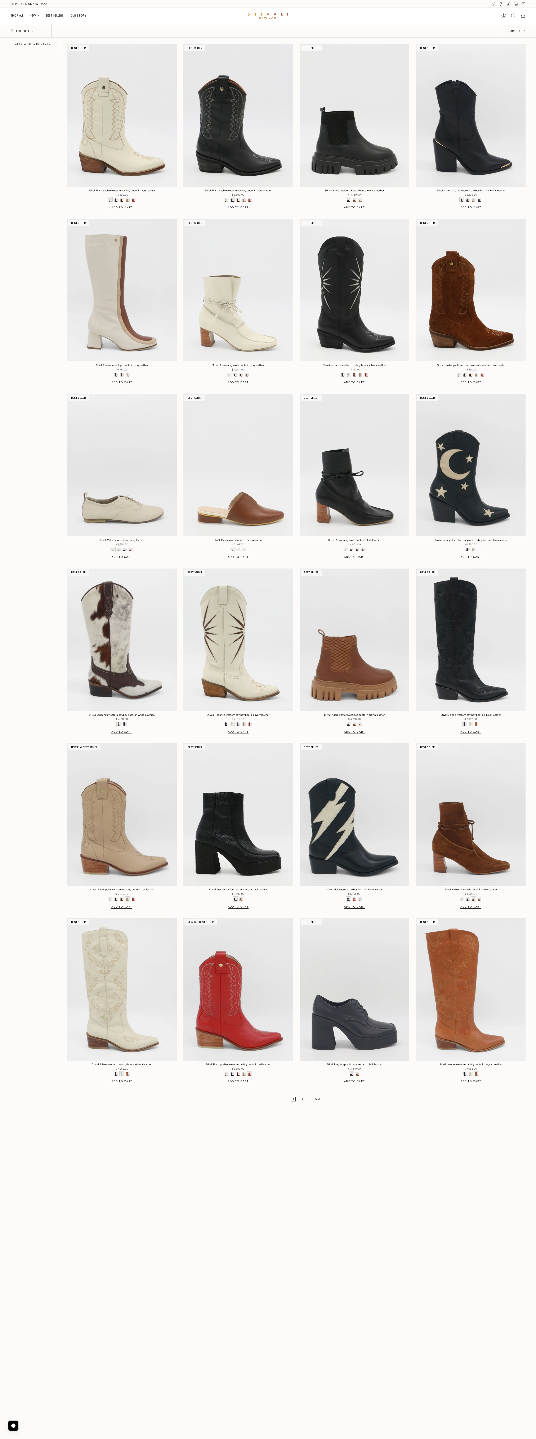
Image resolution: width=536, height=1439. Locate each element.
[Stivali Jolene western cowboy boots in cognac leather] (471, 989)
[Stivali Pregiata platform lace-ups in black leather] (354, 989)
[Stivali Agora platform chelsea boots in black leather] (354, 115)
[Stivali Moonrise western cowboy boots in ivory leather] (238, 640)
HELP (13, 4)
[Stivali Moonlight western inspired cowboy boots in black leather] (471, 465)
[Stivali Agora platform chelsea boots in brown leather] (354, 640)
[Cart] (523, 15)
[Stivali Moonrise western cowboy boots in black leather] (354, 290)
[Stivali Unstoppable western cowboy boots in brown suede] (471, 290)
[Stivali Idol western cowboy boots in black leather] (354, 814)
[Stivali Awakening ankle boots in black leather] (354, 465)
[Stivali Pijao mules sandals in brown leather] (238, 465)
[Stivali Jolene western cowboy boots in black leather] (471, 640)
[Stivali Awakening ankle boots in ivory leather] (238, 290)
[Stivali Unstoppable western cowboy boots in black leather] (238, 115)
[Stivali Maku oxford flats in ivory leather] (122, 465)
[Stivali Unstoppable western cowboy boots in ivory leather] (122, 115)
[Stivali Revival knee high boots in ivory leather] (122, 290)
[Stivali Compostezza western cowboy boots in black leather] (471, 115)
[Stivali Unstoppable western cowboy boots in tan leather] (122, 814)
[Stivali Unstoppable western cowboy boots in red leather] (238, 989)
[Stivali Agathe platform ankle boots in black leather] (238, 814)
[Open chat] (13, 1426)
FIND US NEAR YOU (34, 4)
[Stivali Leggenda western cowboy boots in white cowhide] (122, 640)
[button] (17, 16)
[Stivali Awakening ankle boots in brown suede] (471, 814)
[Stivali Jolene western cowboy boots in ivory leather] (122, 989)
